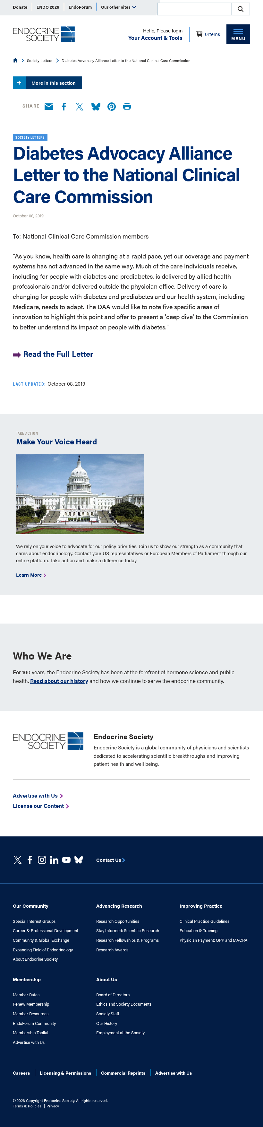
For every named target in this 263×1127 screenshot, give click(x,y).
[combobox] (194, 9)
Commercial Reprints (123, 1073)
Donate (20, 7)
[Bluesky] (95, 107)
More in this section (53, 82)
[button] (240, 9)
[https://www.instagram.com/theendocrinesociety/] (42, 860)
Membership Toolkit (30, 1032)
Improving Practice (201, 905)
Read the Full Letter (58, 353)
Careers (21, 1073)
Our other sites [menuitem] (116, 7)
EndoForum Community (34, 1023)
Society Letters (39, 60)
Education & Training (198, 930)
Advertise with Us (29, 1042)
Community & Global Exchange (41, 940)
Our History (106, 1023)
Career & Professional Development (45, 930)
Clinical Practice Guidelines (204, 921)
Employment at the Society (120, 1032)
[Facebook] (64, 107)
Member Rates (26, 994)
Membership (27, 979)
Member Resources (30, 1013)
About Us (106, 979)
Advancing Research (119, 905)
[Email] (49, 106)
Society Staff (107, 1013)
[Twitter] (79, 107)
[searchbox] (194, 9)
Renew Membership (31, 1004)
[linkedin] (66, 860)
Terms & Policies (27, 1106)
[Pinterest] (111, 106)
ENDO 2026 (48, 7)
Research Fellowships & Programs (127, 940)
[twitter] (17, 860)
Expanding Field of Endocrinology (43, 949)
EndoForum (80, 7)
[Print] (127, 107)
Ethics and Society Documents (123, 1004)
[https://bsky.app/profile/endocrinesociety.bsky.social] (78, 860)
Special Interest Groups (34, 921)
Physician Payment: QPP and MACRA (214, 940)
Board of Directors (113, 994)
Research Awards (112, 949)
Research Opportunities (117, 921)
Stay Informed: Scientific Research (127, 930)
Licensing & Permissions (65, 1073)
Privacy (53, 1106)
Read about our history (59, 681)
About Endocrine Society (35, 959)
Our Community (30, 905)
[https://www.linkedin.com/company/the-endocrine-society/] (54, 860)
